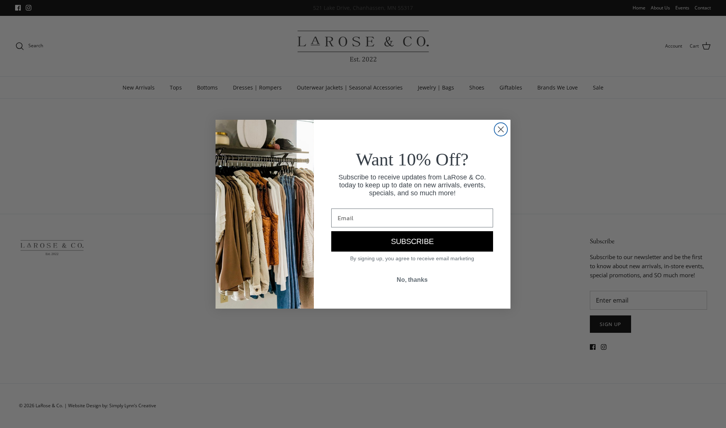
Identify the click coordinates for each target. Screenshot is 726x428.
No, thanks (412, 280)
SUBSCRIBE (412, 241)
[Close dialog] (500, 129)
